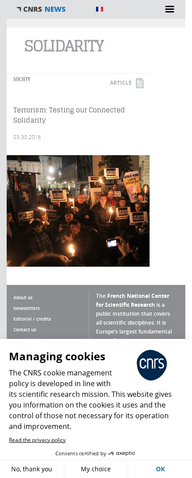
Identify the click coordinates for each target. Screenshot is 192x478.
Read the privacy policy (37, 440)
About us (23, 297)
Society (21, 79)
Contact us (24, 329)
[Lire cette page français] (99, 9)
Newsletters (26, 308)
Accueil (51, 9)
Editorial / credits (32, 319)
